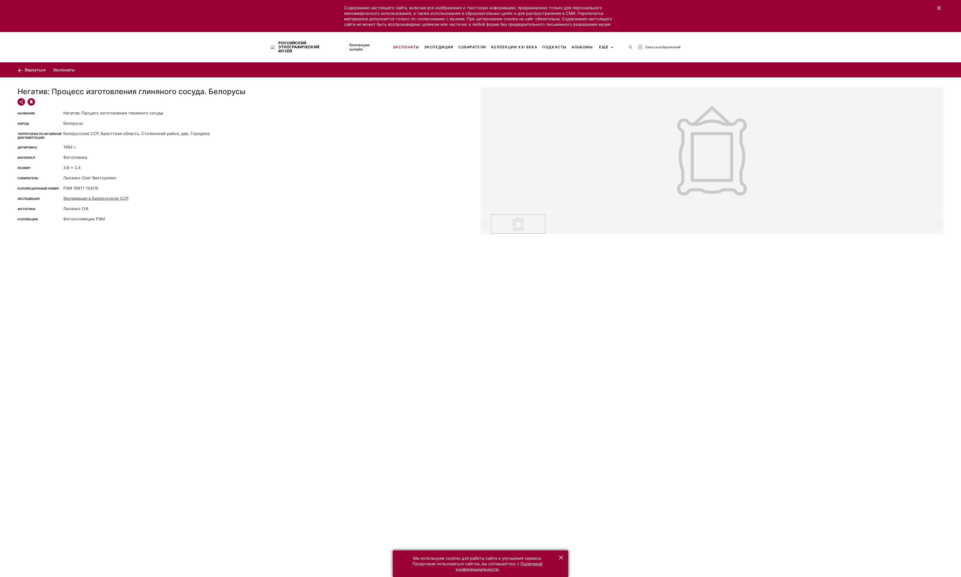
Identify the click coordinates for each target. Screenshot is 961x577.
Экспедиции (438, 47)
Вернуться (35, 69)
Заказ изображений (662, 47)
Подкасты (554, 47)
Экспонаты (406, 47)
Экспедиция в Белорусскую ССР (96, 198)
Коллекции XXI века (514, 47)
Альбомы (582, 47)
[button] (939, 8)
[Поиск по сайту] (630, 47)
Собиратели (472, 47)
